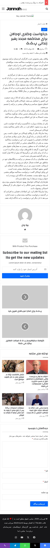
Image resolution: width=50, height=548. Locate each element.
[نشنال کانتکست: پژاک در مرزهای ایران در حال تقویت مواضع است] (13, 366)
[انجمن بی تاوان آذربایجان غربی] (16, 8)
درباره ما (29, 531)
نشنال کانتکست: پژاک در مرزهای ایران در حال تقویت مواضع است (14, 377)
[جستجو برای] (47, 9)
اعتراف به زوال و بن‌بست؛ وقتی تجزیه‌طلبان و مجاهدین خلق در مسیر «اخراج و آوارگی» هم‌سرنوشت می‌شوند (37, 381)
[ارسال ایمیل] (38, 49)
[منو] (3, 9)
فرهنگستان (17, 527)
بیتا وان (41, 49)
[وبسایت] (25, 229)
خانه (44, 24)
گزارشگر (25, 527)
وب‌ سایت (44, 492)
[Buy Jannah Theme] (25, 16)
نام (46, 471)
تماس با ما (21, 531)
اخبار (39, 24)
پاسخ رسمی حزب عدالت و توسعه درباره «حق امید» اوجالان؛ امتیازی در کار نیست (37, 410)
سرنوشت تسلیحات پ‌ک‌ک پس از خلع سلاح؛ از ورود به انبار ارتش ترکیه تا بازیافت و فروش (14, 411)
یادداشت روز (33, 527)
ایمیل (45, 482)
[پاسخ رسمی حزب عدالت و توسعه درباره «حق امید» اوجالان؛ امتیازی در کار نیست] (37, 399)
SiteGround (18, 523)
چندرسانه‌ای (7, 527)
